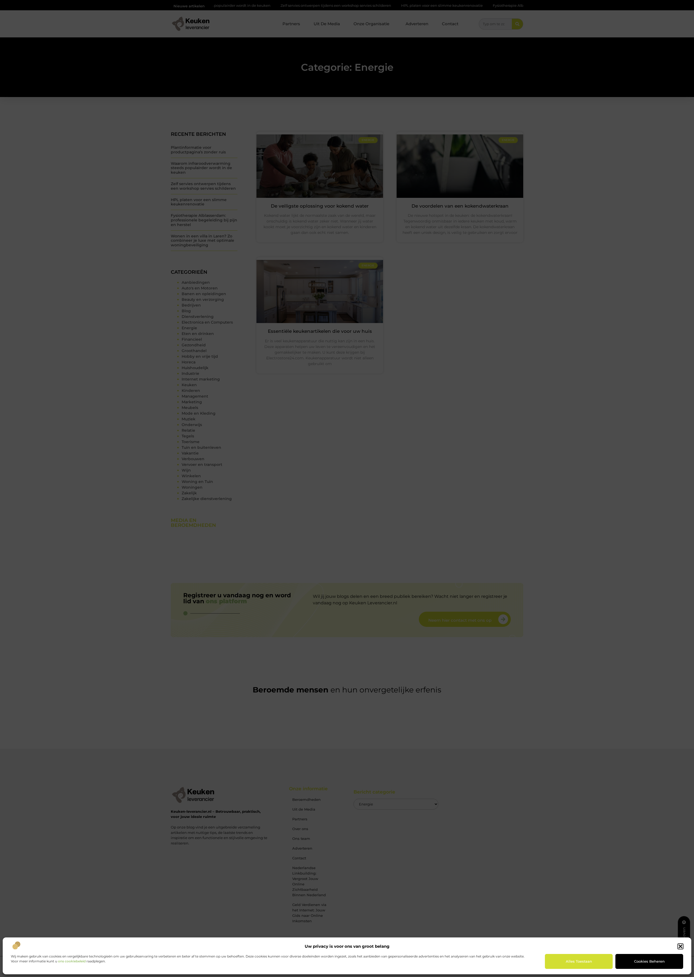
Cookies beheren (649, 961)
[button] (680, 946)
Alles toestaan (579, 961)
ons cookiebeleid (72, 961)
